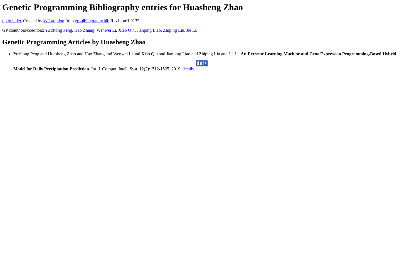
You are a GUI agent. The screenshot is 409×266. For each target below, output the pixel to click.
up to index (12, 20)
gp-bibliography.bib (92, 20)
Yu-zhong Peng (58, 30)
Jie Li (191, 30)
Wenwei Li (106, 30)
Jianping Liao (149, 30)
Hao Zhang (84, 30)
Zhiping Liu (173, 30)
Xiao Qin (126, 30)
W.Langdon (53, 20)
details (188, 68)
